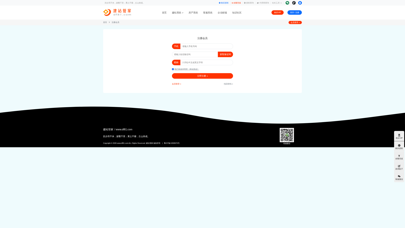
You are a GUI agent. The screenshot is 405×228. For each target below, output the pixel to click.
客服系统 (207, 12)
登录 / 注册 (294, 12)
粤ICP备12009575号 (172, 143)
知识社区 (236, 12)
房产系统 (193, 12)
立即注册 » (202, 76)
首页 (164, 12)
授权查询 (250, 3)
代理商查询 (264, 3)
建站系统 (176, 12)
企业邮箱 (222, 12)
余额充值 (237, 3)
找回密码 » (228, 84)
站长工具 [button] (276, 3)
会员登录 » (295, 22)
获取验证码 (225, 54)
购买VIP (277, 12)
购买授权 (225, 3)
